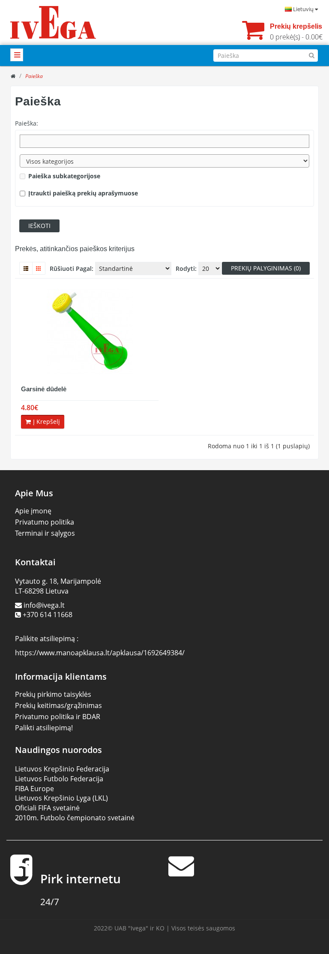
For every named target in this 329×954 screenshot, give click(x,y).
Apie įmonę (33, 510)
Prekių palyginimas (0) (266, 268)
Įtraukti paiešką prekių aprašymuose (83, 193)
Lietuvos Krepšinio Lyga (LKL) (61, 798)
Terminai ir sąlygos (45, 533)
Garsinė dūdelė (43, 389)
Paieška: (26, 123)
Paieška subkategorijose (64, 176)
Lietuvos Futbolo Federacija (59, 778)
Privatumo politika (44, 522)
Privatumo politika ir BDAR (57, 716)
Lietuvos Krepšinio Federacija (62, 769)
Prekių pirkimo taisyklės (53, 694)
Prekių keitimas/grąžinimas (58, 705)
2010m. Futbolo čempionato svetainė (75, 817)
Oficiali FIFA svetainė (47, 808)
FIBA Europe (34, 788)
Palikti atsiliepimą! (44, 727)
